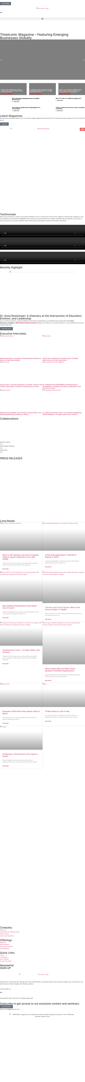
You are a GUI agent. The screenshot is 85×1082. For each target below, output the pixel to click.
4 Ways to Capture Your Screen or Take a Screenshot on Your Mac (70, 108)
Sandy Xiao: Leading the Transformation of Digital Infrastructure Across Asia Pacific (60, 359)
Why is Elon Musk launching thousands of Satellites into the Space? (26, 99)
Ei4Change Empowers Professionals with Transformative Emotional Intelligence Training (62, 515)
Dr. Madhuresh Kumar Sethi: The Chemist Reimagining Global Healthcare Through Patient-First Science (41, 91)
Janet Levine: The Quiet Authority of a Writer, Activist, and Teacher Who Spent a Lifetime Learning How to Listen (21, 385)
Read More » (5, 569)
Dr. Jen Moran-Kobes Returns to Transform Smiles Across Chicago (19, 515)
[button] (42, 18)
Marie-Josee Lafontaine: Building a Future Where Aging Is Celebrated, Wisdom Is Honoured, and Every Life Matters (70, 91)
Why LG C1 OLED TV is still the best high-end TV (68, 98)
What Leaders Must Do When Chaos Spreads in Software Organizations (60, 670)
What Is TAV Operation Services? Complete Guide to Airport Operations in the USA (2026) (20, 557)
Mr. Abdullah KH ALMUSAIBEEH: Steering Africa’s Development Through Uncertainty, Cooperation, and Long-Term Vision (61, 386)
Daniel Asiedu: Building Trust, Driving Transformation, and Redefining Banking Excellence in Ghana (12, 91)
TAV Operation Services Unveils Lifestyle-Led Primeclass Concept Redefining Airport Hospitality (63, 486)
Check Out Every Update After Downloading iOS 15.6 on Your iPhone (26, 108)
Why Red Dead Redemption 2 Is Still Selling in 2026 (19, 485)
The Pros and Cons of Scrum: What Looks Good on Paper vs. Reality (62, 608)
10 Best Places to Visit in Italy (57, 711)
